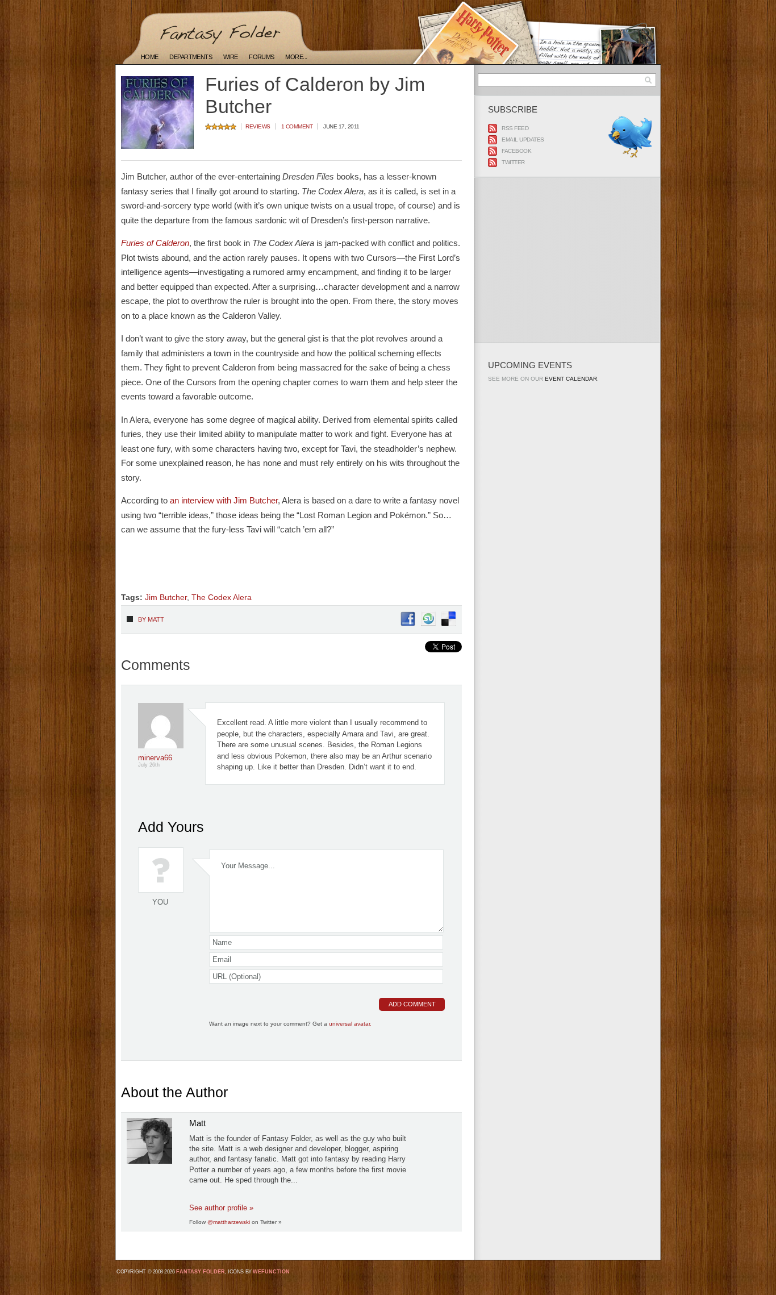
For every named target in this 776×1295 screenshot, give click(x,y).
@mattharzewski (228, 1222)
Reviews (257, 126)
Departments (190, 56)
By (151, 619)
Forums (261, 56)
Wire (230, 56)
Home (149, 56)
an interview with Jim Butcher (224, 500)
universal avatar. (350, 1024)
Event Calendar (571, 379)
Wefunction (271, 1272)
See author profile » (221, 1208)
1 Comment (297, 126)
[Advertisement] (254, 569)
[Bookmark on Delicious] (448, 624)
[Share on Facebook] (407, 624)
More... (296, 56)
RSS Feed (515, 128)
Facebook (516, 151)
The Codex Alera (221, 597)
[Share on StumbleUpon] (428, 624)
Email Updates (523, 139)
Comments (155, 665)
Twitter (513, 162)
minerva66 (155, 757)
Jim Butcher (166, 597)
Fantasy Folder (200, 1272)
